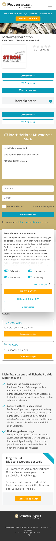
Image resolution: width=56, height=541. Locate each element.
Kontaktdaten (25, 100)
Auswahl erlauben (28, 299)
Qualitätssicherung (31, 527)
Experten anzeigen (28, 333)
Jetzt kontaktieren (29, 90)
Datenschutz (44, 527)
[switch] (30, 271)
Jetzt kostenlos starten (28, 498)
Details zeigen (40, 284)
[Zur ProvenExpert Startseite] (17, 5)
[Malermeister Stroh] (14, 56)
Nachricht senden (28, 214)
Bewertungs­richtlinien (13, 527)
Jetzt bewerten (28, 75)
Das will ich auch (28, 18)
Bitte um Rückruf (15, 206)
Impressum (28, 530)
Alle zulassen (28, 291)
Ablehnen (28, 307)
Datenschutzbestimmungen (31, 222)
